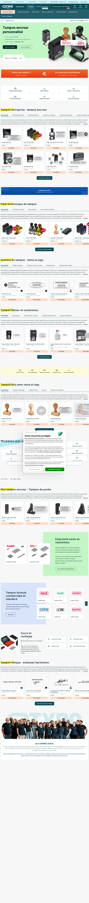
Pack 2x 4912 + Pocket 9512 (8, 238)
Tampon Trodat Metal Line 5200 (54, 142)
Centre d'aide (84, 2)
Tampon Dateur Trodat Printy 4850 (35, 344)
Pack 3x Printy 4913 (29, 142)
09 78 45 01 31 (63, 2)
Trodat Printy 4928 (6, 166)
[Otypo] (7, 6)
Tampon (31, 6)
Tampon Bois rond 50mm (32, 418)
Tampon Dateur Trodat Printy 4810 (10, 344)
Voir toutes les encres (79, 646)
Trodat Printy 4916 (73, 166)
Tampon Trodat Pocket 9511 (8, 517)
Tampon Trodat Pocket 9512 (57, 517)
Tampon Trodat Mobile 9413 (33, 517)
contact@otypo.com (73, 2)
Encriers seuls (55, 646)
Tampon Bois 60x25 (55, 418)
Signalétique (20, 6)
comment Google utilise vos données (34, 465)
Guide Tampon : (4, 479)
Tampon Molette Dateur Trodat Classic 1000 (60, 344)
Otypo (2, 20)
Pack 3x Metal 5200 (31, 238)
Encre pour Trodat (56, 639)
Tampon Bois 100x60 (80, 418)
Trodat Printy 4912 (73, 142)
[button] (34, 469)
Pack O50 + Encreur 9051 (56, 238)
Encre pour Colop (77, 639)
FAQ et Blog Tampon (15, 479)
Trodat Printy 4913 (6, 142)
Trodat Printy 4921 (51, 166)
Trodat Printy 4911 (28, 166)
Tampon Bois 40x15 (6, 418)
